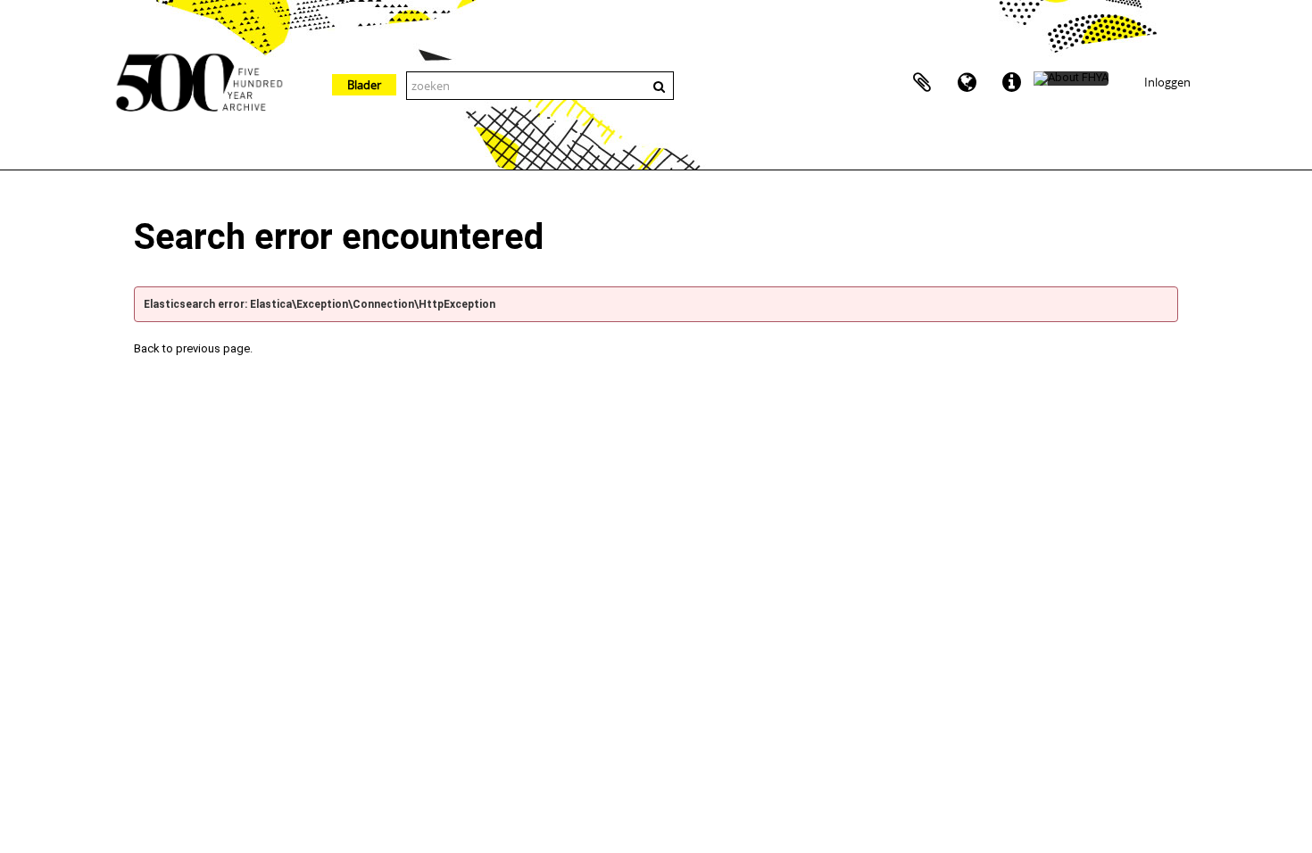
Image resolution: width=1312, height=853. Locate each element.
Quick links (1011, 83)
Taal (966, 83)
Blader (364, 85)
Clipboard (922, 83)
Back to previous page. (193, 348)
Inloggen (1167, 82)
